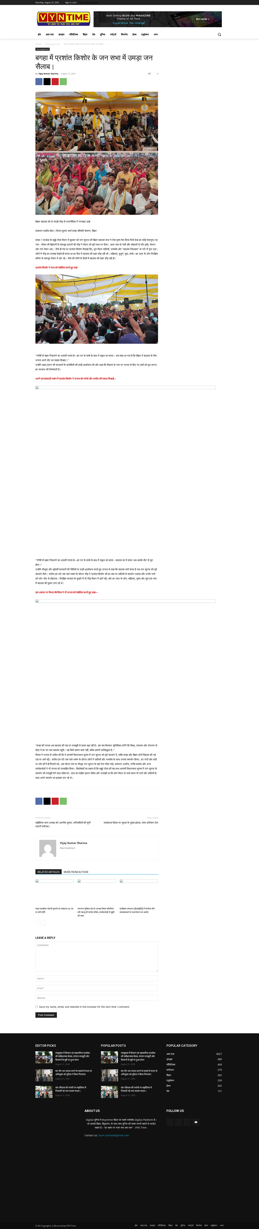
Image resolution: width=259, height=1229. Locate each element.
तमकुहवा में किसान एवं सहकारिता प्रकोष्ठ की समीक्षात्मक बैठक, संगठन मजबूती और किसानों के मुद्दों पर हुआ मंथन (72, 1056)
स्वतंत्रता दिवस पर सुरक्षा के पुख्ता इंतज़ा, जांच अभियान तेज (131, 822)
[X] (212, 3)
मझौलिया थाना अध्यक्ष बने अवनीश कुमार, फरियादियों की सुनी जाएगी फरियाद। (63, 824)
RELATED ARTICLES (49, 872)
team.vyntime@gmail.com (113, 1135)
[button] (219, 34)
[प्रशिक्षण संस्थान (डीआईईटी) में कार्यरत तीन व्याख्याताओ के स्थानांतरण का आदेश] (139, 892)
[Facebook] (202, 3)
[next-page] (43, 923)
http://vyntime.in (67, 848)
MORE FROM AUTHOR (76, 872)
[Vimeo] (217, 3)
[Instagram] (207, 3)
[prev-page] (37, 923)
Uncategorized (52, 44)
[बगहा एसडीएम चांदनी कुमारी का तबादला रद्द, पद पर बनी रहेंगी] (54, 892)
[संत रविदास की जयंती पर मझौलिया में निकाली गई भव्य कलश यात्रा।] (44, 1092)
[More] (71, 81)
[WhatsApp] (63, 81)
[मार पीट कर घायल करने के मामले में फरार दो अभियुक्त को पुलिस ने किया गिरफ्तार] (44, 1075)
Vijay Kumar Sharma (48, 73)
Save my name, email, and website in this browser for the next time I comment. (84, 1006)
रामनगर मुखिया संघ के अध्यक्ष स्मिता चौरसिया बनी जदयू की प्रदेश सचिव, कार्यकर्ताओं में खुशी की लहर (96, 912)
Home (38, 44)
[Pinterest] (55, 81)
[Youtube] (222, 3)
